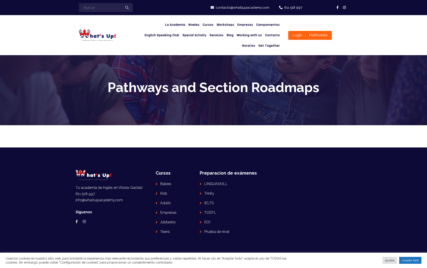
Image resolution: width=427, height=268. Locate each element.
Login (297, 35)
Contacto (272, 35)
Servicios (216, 35)
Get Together (269, 45)
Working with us (249, 35)
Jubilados (168, 222)
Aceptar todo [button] (410, 260)
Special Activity (194, 35)
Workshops (225, 24)
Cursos (208, 24)
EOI (207, 222)
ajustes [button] (389, 260)
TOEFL (210, 212)
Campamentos (268, 24)
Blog (230, 35)
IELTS (209, 203)
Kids (163, 193)
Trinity (209, 193)
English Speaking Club (162, 35)
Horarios (248, 45)
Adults (165, 203)
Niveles (193, 24)
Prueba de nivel (216, 232)
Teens (165, 232)
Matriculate (318, 35)
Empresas (245, 24)
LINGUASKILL (216, 184)
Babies (165, 184)
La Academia (175, 24)
